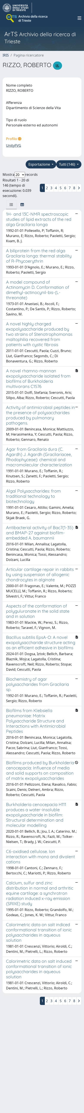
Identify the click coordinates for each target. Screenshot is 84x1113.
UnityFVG (13, 145)
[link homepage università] (27, 18)
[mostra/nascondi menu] (79, 18)
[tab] (11, 204)
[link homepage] (17, 8)
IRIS (6, 55)
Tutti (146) (67, 164)
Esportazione (39, 164)
